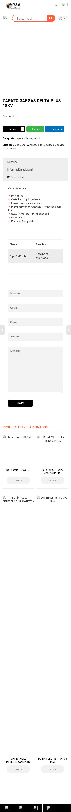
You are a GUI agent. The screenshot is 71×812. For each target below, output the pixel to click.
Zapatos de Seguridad (28, 138)
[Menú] (64, 6)
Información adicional (20, 169)
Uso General (21, 145)
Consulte (37, 129)
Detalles (12, 162)
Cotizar (13, 129)
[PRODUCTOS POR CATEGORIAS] (6, 18)
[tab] (35, 162)
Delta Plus (41, 244)
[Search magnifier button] (51, 18)
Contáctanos (19, 177)
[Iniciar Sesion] (56, 5)
